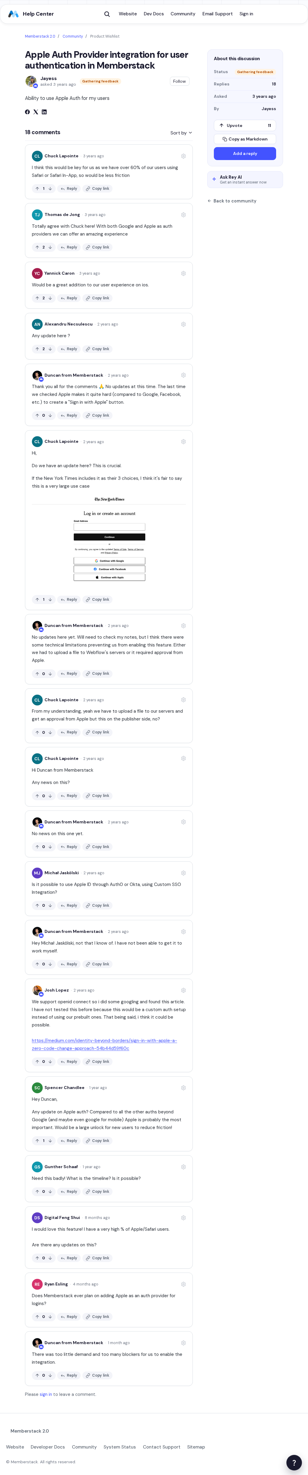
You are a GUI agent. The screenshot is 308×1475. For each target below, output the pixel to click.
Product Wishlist (104, 36)
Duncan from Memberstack (74, 375)
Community (183, 14)
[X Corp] (35, 113)
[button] (107, 14)
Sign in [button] (246, 14)
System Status (119, 1447)
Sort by (179, 133)
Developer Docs (48, 1447)
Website (128, 14)
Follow (179, 81)
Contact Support (161, 1447)
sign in (46, 1394)
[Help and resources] (294, 1462)
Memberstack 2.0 (40, 36)
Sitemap (196, 1447)
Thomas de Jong (62, 214)
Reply (72, 188)
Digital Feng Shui (62, 1217)
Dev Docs (154, 14)
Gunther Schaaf (61, 1166)
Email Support (217, 14)
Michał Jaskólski (62, 872)
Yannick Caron (60, 273)
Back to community (235, 201)
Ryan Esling (56, 1284)
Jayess (48, 79)
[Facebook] (27, 113)
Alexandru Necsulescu (69, 324)
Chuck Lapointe (62, 156)
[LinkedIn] (44, 113)
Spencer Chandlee (65, 1087)
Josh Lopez (57, 990)
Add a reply (245, 153)
